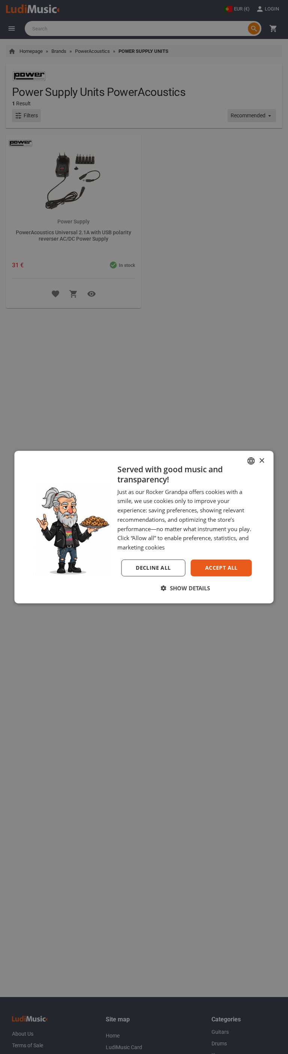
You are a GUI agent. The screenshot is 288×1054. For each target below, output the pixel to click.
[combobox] (251, 461)
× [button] (261, 460)
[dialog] (143, 527)
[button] (185, 588)
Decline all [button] (153, 567)
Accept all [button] (221, 567)
